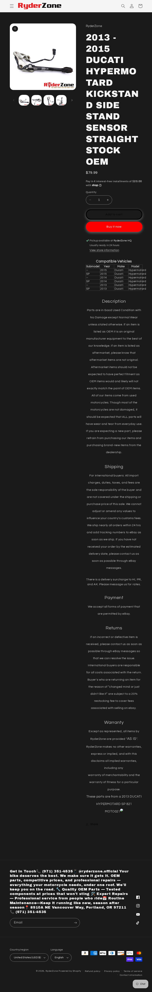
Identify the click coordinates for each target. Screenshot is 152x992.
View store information (104, 250)
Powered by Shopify (70, 971)
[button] (11, 6)
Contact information (131, 975)
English (59, 957)
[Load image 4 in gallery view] (61, 100)
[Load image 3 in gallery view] (49, 100)
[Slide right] (72, 100)
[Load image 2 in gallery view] (36, 100)
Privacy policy (112, 971)
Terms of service (133, 971)
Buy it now (114, 226)
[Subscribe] (75, 922)
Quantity (91, 192)
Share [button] (94, 824)
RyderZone (52, 971)
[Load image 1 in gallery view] (24, 100)
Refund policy (92, 971)
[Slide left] (14, 100)
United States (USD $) (27, 957)
